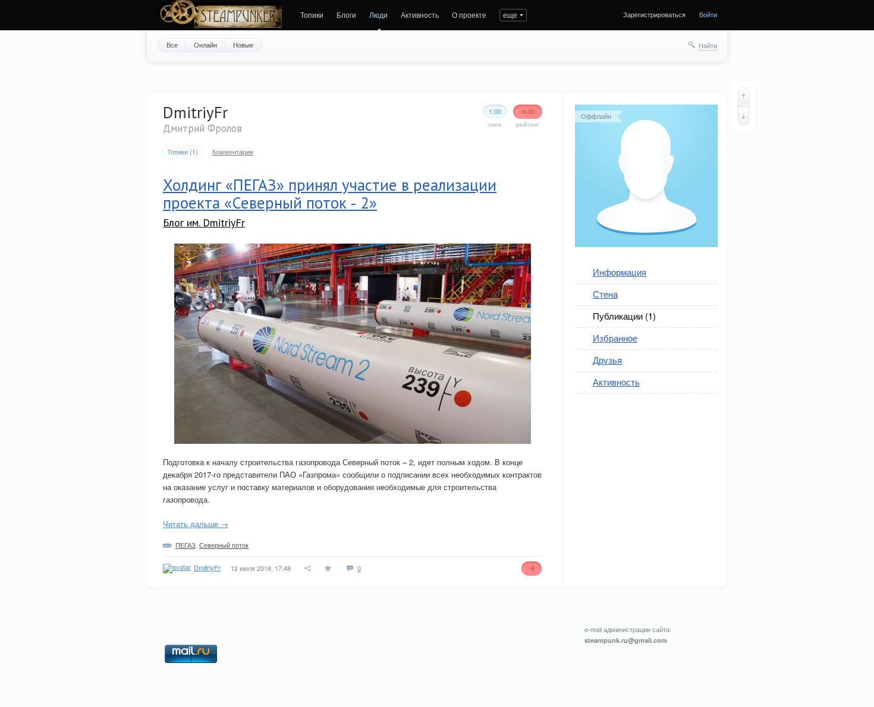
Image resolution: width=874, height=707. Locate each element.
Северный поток (224, 545)
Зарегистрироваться (654, 14)
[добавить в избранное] (329, 568)
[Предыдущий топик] (743, 96)
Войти (708, 14)
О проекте (469, 15)
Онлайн (205, 44)
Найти (708, 45)
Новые (243, 44)
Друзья (607, 360)
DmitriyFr (207, 567)
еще (510, 15)
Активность (420, 15)
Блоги (346, 15)
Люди (378, 15)
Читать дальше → (195, 523)
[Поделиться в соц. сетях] (308, 568)
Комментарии (232, 152)
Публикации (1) (624, 316)
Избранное (615, 338)
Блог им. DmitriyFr (204, 222)
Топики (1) (182, 152)
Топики (311, 15)
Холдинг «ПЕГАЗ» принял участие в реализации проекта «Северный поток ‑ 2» (329, 194)
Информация (619, 272)
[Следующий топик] (743, 115)
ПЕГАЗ (185, 545)
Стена (605, 294)
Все (172, 44)
